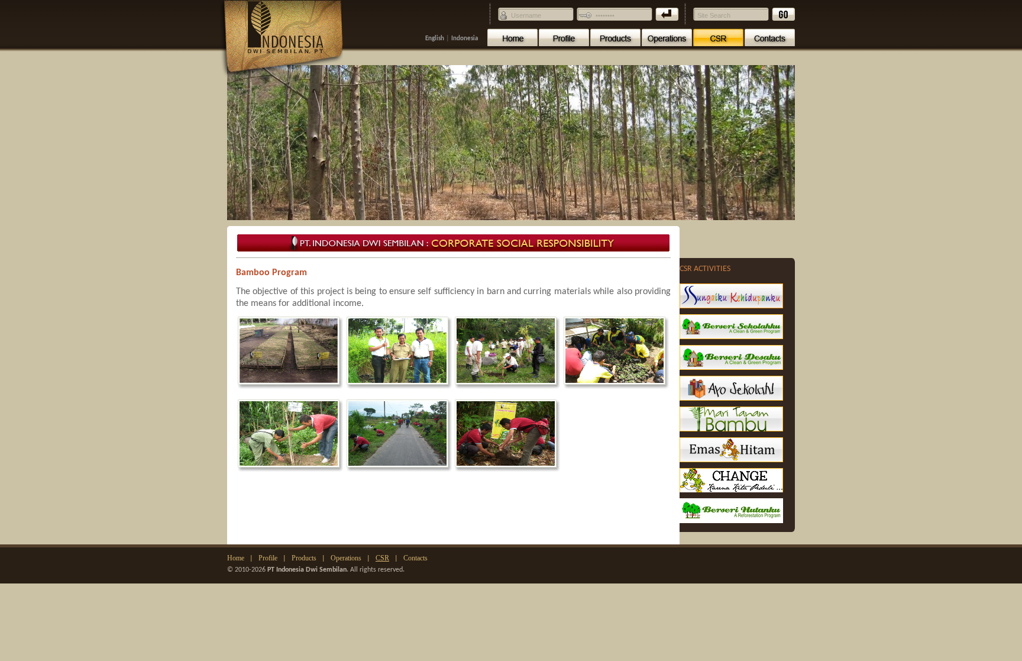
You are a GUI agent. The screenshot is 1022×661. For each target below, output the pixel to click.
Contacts (415, 558)
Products (304, 558)
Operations (346, 558)
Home (235, 558)
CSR (382, 558)
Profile (267, 558)
